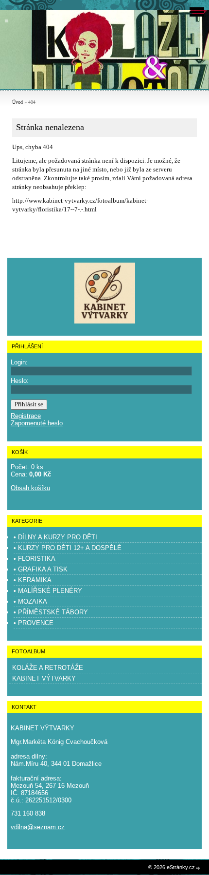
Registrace (26, 415)
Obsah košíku (30, 488)
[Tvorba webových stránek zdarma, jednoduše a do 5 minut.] (198, 868)
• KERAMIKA (33, 580)
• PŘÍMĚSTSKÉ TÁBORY (51, 612)
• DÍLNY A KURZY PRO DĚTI (55, 537)
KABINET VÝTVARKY (44, 678)
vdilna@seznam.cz (38, 827)
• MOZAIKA (30, 601)
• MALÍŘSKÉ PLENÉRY (48, 590)
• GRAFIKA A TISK (41, 569)
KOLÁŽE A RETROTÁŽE (47, 667)
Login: (19, 362)
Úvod (17, 102)
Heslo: (20, 380)
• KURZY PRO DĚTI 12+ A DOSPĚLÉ (68, 548)
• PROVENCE (33, 623)
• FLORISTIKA (34, 558)
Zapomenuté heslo (37, 423)
